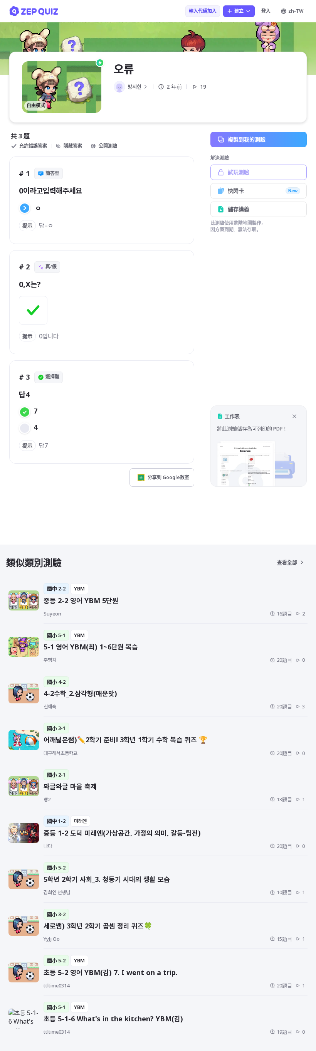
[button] (258, 446)
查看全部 (287, 562)
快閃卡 (263, 190)
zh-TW (295, 11)
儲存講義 (238, 209)
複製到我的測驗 (247, 139)
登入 (266, 11)
